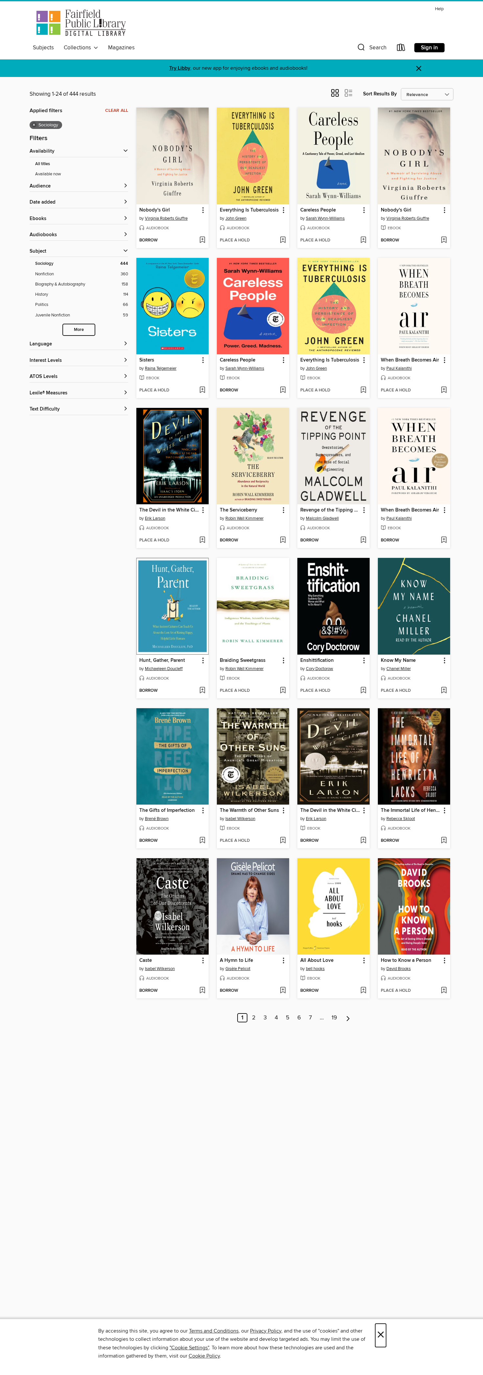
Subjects (43, 47)
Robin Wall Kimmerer (244, 518)
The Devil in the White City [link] (169, 510)
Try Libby (179, 68)
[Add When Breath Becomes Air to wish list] (444, 390)
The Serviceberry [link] (238, 510)
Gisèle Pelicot (237, 968)
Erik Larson (155, 518)
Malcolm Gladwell (322, 518)
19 (334, 1017)
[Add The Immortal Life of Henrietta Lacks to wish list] (444, 841)
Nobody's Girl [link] (154, 210)
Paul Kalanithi (399, 368)
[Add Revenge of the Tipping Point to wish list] (363, 540)
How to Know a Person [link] (406, 960)
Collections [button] (79, 47)
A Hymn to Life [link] (236, 960)
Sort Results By (380, 94)
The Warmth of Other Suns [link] (249, 810)
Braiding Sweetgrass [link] (242, 660)
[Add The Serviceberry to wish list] (283, 540)
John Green (235, 218)
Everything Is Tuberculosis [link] (249, 210)
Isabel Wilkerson (240, 818)
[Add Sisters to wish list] (202, 390)
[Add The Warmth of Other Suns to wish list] (283, 841)
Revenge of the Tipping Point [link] (330, 510)
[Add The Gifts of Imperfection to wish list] (202, 841)
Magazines (121, 47)
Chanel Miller (398, 668)
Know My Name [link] (398, 660)
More (79, 330)
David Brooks (398, 968)
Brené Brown (157, 818)
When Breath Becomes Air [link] (410, 360)
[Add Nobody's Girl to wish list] (202, 240)
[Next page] (348, 1018)
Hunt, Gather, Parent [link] (162, 660)
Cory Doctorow (319, 668)
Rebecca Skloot (400, 818)
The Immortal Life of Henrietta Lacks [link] (411, 810)
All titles (42, 164)
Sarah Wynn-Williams (325, 218)
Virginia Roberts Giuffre (166, 218)
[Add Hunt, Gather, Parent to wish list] (202, 691)
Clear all (116, 110)
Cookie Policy (204, 1356)
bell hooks (315, 968)
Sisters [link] (146, 360)
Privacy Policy (265, 1331)
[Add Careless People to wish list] (363, 240)
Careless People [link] (318, 210)
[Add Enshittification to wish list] (363, 691)
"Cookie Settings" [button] (189, 1347)
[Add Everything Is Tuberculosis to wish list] (283, 240)
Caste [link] (145, 960)
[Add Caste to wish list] (202, 991)
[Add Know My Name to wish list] (444, 691)
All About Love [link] (317, 960)
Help (439, 9)
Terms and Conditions (214, 1331)
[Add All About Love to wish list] (363, 991)
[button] (371, 48)
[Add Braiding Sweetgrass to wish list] (283, 691)
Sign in (429, 47)
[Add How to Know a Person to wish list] (444, 991)
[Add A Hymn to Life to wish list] (283, 991)
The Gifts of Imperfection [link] (167, 810)
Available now (48, 174)
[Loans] (401, 48)
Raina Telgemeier (160, 368)
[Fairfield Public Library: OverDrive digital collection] (80, 22)
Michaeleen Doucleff (164, 668)
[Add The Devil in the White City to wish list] (202, 540)
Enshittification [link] (317, 660)
